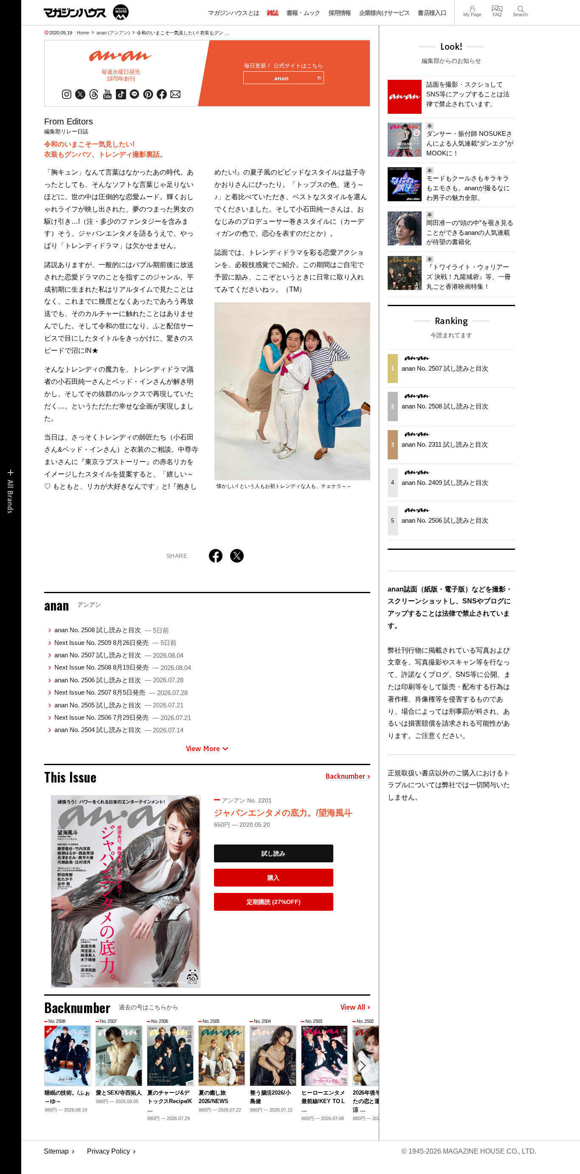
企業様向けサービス (384, 13)
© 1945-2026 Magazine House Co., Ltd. (469, 1151)
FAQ (497, 8)
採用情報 (340, 13)
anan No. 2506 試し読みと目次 (118, 680)
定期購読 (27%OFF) (274, 901)
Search (520, 8)
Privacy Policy (108, 1151)
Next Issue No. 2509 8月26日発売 (115, 642)
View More (203, 748)
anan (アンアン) (113, 32)
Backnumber (345, 776)
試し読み (273, 853)
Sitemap (56, 1151)
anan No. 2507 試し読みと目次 (118, 655)
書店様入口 (432, 13)
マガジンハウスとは (233, 13)
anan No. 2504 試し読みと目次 (118, 729)
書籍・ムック (304, 13)
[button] (362, 1065)
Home (83, 32)
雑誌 (273, 13)
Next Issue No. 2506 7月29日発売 (122, 717)
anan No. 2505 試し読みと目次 (118, 705)
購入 (273, 877)
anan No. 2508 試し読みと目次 (111, 629)
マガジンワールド (86, 12)
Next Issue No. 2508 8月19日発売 (122, 667)
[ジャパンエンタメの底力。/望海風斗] (125, 891)
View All (353, 1007)
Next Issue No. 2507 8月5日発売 (121, 692)
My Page (472, 8)
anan (281, 78)
